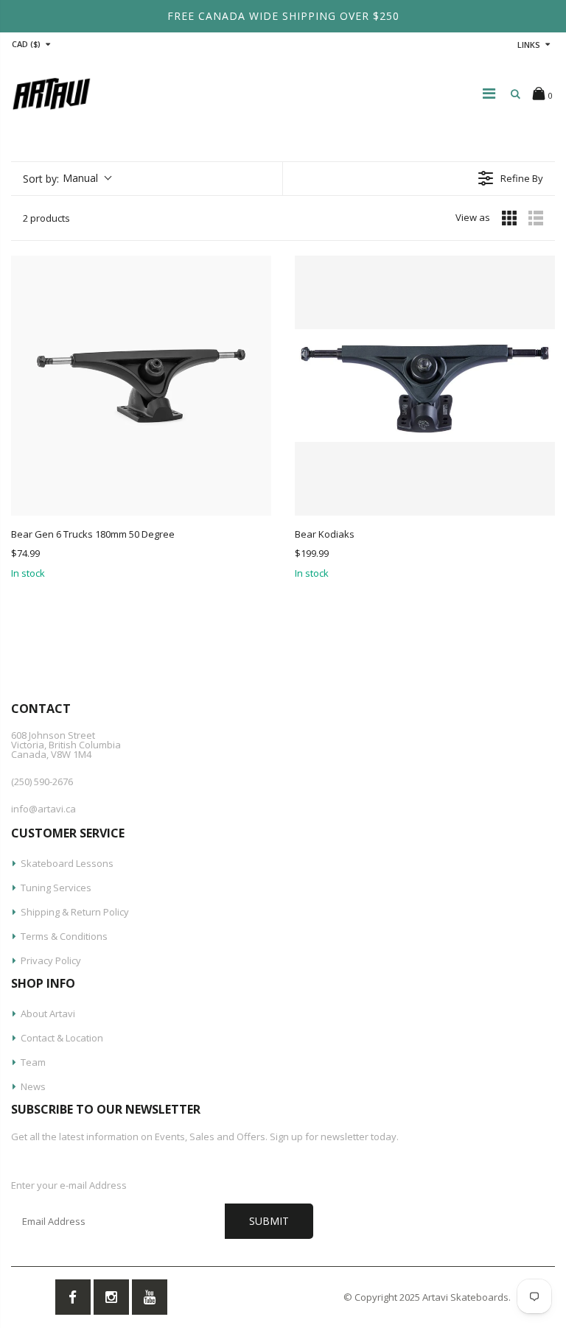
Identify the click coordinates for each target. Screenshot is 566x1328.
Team (33, 1062)
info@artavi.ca (43, 808)
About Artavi (48, 1013)
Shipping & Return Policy (75, 911)
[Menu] (489, 93)
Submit (269, 1221)
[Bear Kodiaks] (425, 386)
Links (528, 44)
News (33, 1086)
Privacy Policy (51, 960)
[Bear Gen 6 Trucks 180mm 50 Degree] (141, 386)
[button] (67, 178)
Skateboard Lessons (67, 863)
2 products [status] (46, 218)
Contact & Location (62, 1037)
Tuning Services (56, 887)
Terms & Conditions (64, 936)
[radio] (509, 218)
